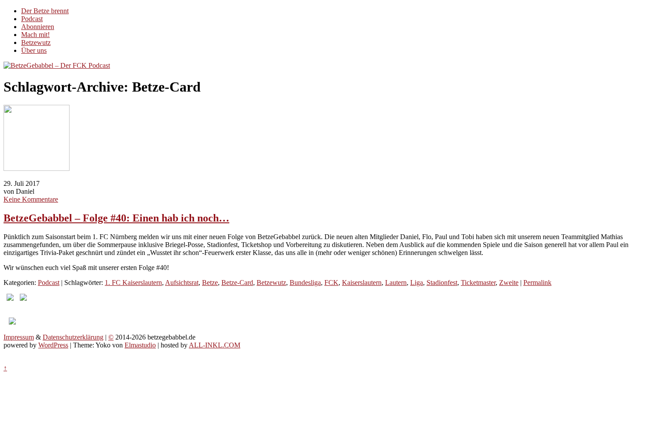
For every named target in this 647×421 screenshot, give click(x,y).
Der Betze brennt (45, 11)
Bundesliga (305, 282)
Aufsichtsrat (182, 282)
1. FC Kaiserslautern (133, 282)
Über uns (34, 50)
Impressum (19, 337)
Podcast (32, 18)
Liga (416, 282)
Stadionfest (441, 282)
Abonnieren (37, 26)
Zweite (508, 282)
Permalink (537, 282)
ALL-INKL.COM (214, 345)
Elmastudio (140, 345)
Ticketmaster (478, 282)
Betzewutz (36, 42)
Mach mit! (35, 34)
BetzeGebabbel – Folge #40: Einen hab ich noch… (116, 218)
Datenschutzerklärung (73, 337)
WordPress (53, 345)
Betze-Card (237, 282)
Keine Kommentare (31, 199)
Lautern (396, 282)
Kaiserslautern (362, 282)
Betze (210, 282)
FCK (331, 282)
